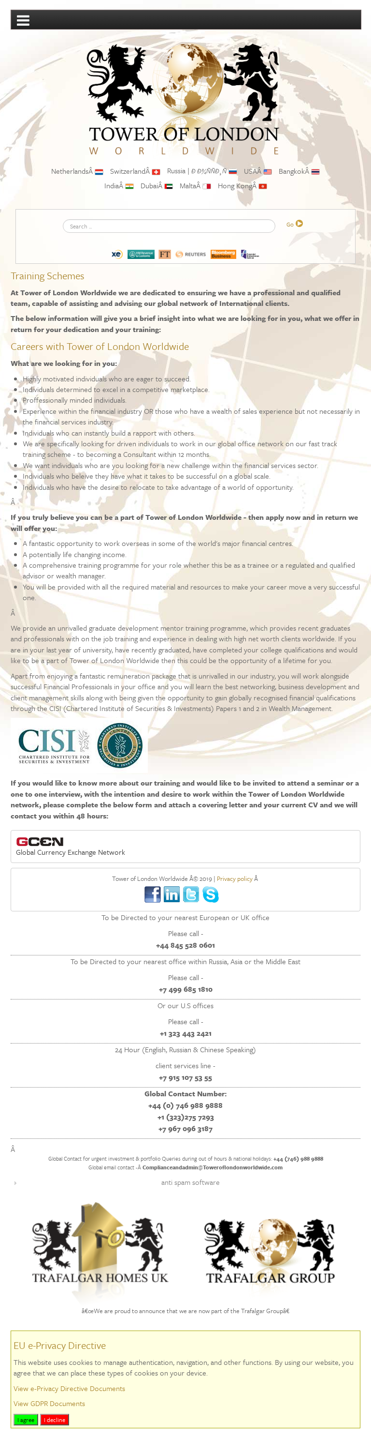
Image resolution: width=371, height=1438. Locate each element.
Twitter (191, 894)
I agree (25, 1419)
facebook (152, 894)
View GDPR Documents (49, 1403)
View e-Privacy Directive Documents (69, 1388)
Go (290, 224)
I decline (54, 1419)
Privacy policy (235, 878)
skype (210, 894)
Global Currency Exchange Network (70, 852)
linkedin (172, 894)
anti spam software (190, 1182)
